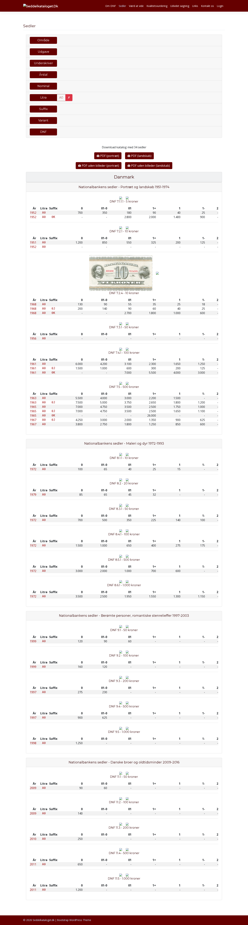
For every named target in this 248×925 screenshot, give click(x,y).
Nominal (43, 86)
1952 (33, 213)
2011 (33, 864)
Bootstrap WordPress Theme (74, 920)
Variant (43, 120)
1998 (33, 743)
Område (43, 40)
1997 (33, 692)
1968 (33, 304)
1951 (33, 242)
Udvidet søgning (179, 6)
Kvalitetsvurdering (157, 6)
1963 (33, 398)
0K (53, 217)
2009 (33, 788)
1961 (33, 364)
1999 (33, 641)
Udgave (43, 51)
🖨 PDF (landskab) (139, 156)
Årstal (43, 74)
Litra (43, 97)
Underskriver (43, 63)
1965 (33, 407)
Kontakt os (207, 6)
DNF (43, 132)
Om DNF (110, 6)
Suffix (43, 109)
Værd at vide (136, 6)
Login (220, 6)
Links (195, 6)
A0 (61, 97)
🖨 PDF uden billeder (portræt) (98, 166)
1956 (33, 338)
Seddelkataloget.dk (43, 920)
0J (53, 308)
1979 (33, 495)
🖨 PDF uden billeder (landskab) (148, 166)
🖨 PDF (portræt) (108, 156)
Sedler (122, 6)
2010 (33, 839)
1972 (33, 469)
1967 (33, 420)
